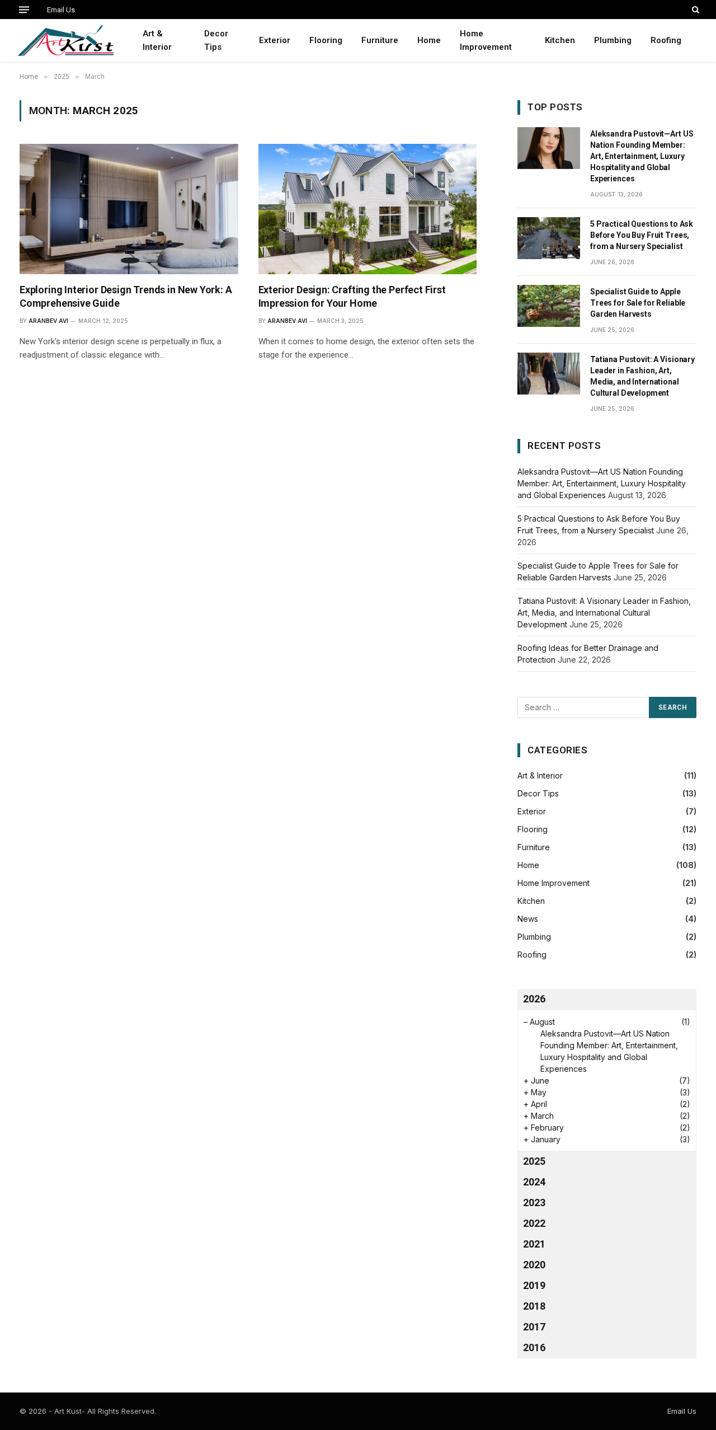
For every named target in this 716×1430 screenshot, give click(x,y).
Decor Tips (216, 40)
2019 (534, 1285)
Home (429, 40)
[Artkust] (65, 40)
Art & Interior (157, 40)
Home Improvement (486, 40)
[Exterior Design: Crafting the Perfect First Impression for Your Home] (367, 209)
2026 (534, 999)
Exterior (274, 40)
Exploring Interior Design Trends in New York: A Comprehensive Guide (126, 296)
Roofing (666, 40)
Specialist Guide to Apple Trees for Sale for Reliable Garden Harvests (637, 302)
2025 (534, 1161)
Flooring (325, 40)
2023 (534, 1202)
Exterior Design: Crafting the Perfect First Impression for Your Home (352, 296)
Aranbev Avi (48, 320)
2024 (534, 1182)
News (527, 918)
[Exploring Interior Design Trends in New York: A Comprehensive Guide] (129, 209)
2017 (534, 1327)
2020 (534, 1264)
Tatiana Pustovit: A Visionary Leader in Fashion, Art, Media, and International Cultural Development (642, 376)
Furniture (379, 40)
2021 (534, 1244)
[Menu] (24, 9)
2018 (534, 1306)
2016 (534, 1347)
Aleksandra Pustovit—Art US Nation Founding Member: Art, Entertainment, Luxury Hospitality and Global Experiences (641, 156)
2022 (534, 1223)
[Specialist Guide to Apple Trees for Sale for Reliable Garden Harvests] (548, 306)
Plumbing (613, 40)
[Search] (694, 9)
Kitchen (560, 40)
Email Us (61, 10)
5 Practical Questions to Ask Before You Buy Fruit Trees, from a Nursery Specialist (641, 235)
